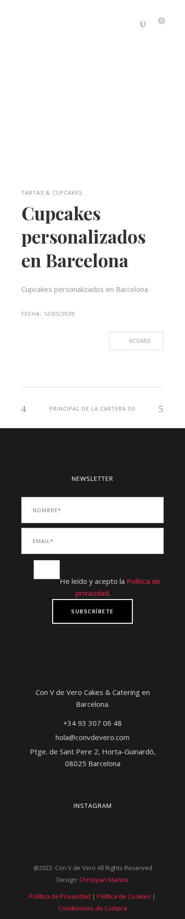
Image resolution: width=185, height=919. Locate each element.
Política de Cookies (124, 896)
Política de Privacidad (60, 896)
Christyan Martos (104, 879)
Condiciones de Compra (92, 908)
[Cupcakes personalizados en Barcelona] (45, 180)
